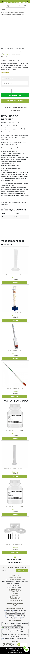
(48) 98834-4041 (15, 577)
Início (2, 12)
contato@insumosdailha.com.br (15, 579)
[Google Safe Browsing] (8, 645)
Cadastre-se (21, 570)
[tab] (8, 107)
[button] (2, 1)
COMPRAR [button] (14, 282)
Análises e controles (14, 51)
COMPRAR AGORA (15, 95)
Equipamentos (13, 12)
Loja (7, 12)
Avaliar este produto (15, 55)
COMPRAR (14, 320)
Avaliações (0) (15, 110)
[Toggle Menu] (3, 10)
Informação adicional (19, 107)
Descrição (8, 107)
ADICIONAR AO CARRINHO (15, 101)
